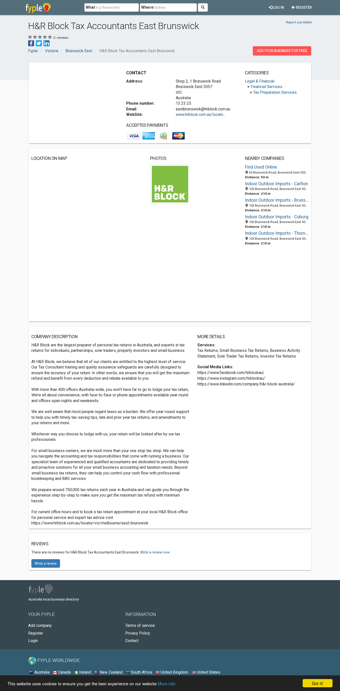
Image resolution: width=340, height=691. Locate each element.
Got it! (317, 683)
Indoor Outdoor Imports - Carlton (276, 183)
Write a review (46, 563)
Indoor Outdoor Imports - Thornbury (277, 233)
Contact (131, 640)
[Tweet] (39, 43)
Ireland (84, 672)
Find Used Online (261, 167)
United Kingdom (174, 672)
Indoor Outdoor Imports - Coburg (276, 216)
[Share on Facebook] (31, 43)
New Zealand (110, 672)
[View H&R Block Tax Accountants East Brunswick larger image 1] (170, 184)
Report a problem (299, 22)
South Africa (141, 672)
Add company (40, 625)
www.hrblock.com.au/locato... (201, 114)
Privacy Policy (137, 633)
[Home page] (38, 7)
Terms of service (140, 625)
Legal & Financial (259, 81)
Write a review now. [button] (155, 552)
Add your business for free (282, 51)
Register (303, 7)
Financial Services (266, 86)
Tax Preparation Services (275, 92)
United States (208, 672)
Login (33, 640)
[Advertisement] (73, 100)
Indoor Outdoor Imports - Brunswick (277, 200)
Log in (278, 7)
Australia (41, 672)
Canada (64, 672)
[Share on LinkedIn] (47, 43)
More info (166, 683)
